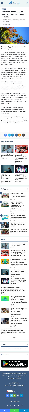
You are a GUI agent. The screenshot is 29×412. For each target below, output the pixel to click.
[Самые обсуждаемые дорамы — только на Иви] (7, 149)
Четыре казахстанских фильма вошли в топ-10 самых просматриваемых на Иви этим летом (7, 177)
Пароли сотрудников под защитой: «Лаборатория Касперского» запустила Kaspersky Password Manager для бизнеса (13, 330)
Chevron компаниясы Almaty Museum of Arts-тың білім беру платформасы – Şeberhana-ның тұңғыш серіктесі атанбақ (18, 311)
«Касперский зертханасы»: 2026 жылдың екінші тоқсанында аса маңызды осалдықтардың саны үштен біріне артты (18, 263)
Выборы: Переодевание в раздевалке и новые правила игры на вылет (18, 217)
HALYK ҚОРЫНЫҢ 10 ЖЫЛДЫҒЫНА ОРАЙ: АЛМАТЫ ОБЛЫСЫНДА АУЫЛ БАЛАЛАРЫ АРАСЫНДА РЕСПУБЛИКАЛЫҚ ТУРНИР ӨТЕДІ (18, 206)
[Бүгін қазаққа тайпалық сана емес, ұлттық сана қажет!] (5, 225)
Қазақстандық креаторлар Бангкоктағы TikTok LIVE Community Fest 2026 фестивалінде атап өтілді (21, 157)
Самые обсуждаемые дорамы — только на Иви (7, 155)
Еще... (14, 337)
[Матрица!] (14, 3)
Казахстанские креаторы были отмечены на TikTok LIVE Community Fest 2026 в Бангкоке (21, 177)
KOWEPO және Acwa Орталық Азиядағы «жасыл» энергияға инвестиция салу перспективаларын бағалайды (18, 322)
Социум (3, 9)
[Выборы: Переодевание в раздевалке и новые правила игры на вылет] (5, 218)
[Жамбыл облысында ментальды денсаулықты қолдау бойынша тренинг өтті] (5, 195)
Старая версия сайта (14, 401)
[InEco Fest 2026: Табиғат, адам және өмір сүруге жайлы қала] (5, 232)
